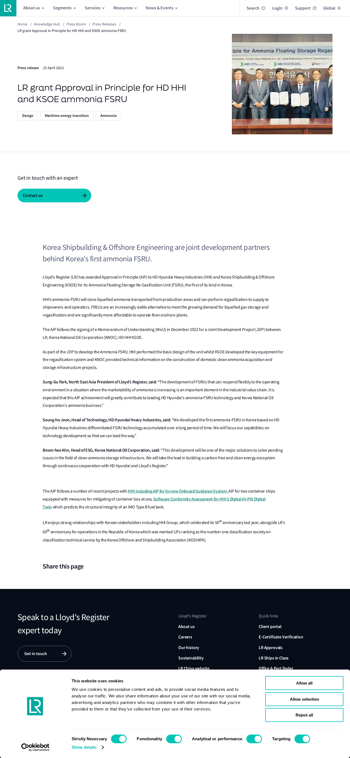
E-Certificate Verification (281, 637)
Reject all (304, 715)
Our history (188, 647)
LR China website (193, 668)
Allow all (304, 683)
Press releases (104, 24)
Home (22, 24)
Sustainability (191, 658)
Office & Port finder (276, 668)
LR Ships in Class (273, 658)
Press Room (76, 24)
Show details (84, 747)
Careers (185, 637)
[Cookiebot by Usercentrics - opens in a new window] (35, 747)
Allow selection (304, 699)
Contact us (33, 195)
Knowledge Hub (47, 24)
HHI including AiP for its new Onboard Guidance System (177, 491)
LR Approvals (270, 647)
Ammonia (108, 115)
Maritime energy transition (67, 115)
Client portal (270, 626)
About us (186, 626)
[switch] (174, 739)
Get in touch (35, 653)
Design (27, 115)
